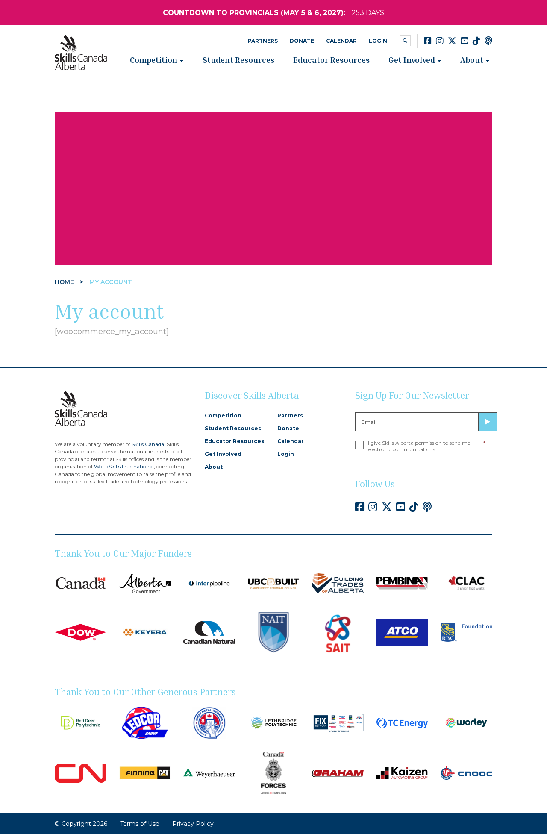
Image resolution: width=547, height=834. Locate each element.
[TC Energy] (402, 722)
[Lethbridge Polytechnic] (274, 722)
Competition (153, 60)
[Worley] (466, 722)
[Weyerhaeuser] (209, 772)
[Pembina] (402, 583)
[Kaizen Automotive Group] (402, 772)
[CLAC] (466, 583)
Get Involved (411, 60)
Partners (263, 41)
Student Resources (238, 60)
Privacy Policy (193, 824)
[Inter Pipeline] (209, 583)
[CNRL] (209, 632)
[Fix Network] (338, 722)
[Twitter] (452, 41)
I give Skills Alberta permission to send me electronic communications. (426, 446)
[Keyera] (145, 632)
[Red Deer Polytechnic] (80, 722)
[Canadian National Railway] (80, 772)
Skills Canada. (148, 444)
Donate (302, 41)
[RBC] (466, 632)
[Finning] (145, 772)
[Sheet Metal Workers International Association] (209, 722)
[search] (405, 40)
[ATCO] (402, 632)
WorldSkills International (124, 466)
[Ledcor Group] (145, 722)
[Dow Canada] (80, 632)
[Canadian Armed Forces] (274, 772)
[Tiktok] (476, 41)
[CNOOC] (466, 772)
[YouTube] (464, 41)
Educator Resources (331, 60)
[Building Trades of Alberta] (338, 583)
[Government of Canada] (80, 583)
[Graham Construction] (338, 773)
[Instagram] (440, 41)
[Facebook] (428, 41)
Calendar (341, 41)
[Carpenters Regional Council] (274, 583)
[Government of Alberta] (145, 583)
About (471, 60)
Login (378, 41)
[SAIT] (338, 632)
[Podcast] (488, 41)
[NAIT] (274, 632)
